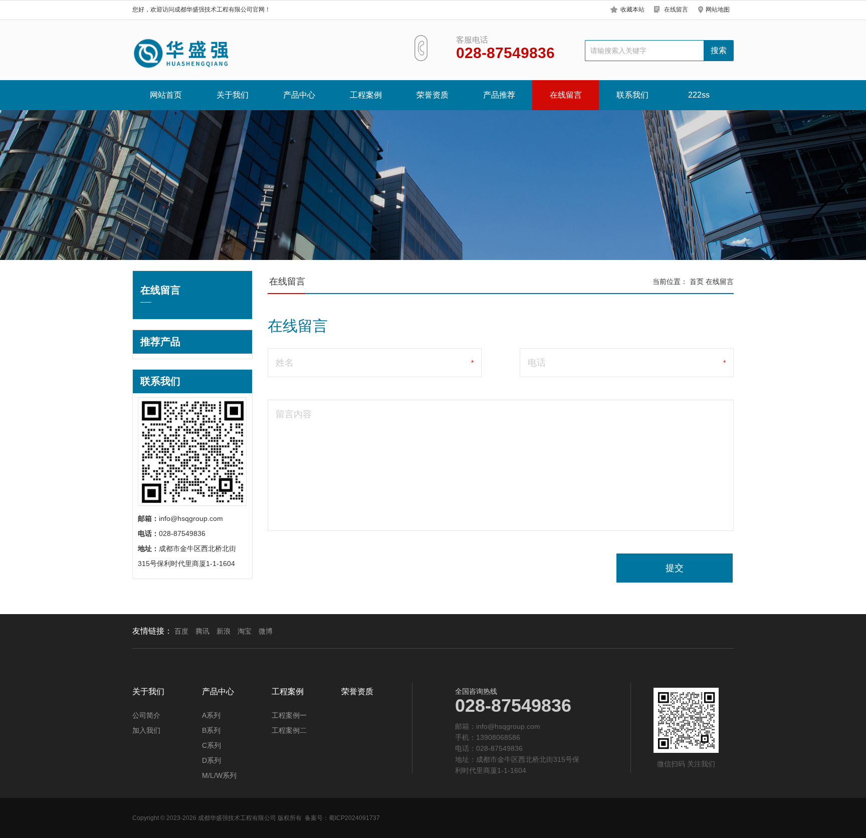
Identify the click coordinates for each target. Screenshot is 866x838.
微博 (266, 631)
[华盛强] (182, 54)
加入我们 (146, 730)
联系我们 (632, 95)
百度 (181, 631)
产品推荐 (499, 95)
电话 (537, 363)
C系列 (211, 745)
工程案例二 (289, 730)
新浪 (223, 631)
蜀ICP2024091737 (354, 817)
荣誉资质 (432, 95)
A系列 (211, 715)
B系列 (211, 730)
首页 (697, 281)
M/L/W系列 (219, 775)
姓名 (285, 363)
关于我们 (232, 95)
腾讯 (202, 631)
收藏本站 (632, 9)
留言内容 (294, 414)
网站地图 (718, 9)
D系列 (211, 760)
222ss (699, 95)
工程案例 (366, 95)
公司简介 (146, 715)
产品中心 (299, 95)
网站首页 (166, 95)
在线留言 (676, 9)
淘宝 (245, 631)
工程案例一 (289, 715)
